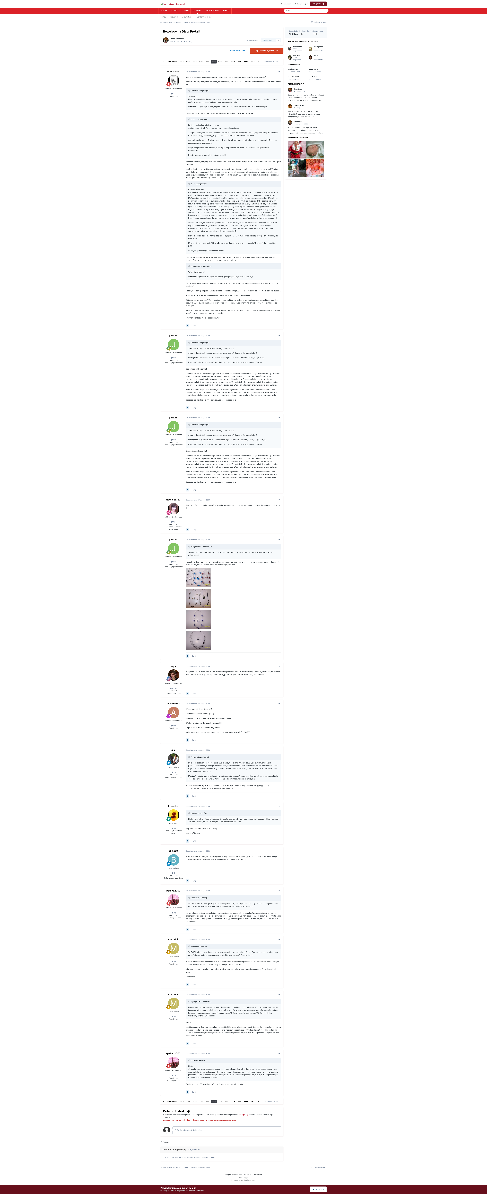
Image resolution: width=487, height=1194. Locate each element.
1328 (194, 62)
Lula (173, 750)
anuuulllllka (173, 703)
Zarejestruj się (318, 4)
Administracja (187, 17)
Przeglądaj (197, 11)
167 (174, 522)
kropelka (173, 806)
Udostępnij (253, 40)
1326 (182, 62)
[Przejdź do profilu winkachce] (173, 80)
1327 (188, 62)
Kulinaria (175, 11)
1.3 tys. (174, 688)
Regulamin (174, 17)
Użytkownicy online (204, 17)
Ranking (226, 11)
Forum (186, 11)
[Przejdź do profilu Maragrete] (310, 49)
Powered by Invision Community (243, 1180)
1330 (207, 62)
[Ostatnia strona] (258, 61)
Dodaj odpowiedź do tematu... (189, 1130)
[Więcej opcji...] (278, 71)
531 (174, 358)
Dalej (252, 62)
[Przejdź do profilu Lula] (173, 759)
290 (174, 726)
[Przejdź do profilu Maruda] (290, 57)
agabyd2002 (173, 890)
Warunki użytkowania (197, 1191)
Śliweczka (297, 47)
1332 (220, 62)
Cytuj (194, 325)
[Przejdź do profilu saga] (173, 675)
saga (173, 666)
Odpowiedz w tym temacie (266, 51)
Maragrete (318, 47)
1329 (201, 62)
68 (174, 828)
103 (174, 94)
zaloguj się (243, 1114)
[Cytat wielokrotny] (187, 325)
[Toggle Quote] (189, 91)
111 (174, 913)
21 (174, 873)
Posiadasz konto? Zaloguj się (294, 4)
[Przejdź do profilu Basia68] (173, 860)
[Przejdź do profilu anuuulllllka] (173, 712)
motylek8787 (173, 499)
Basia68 (173, 850)
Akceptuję (319, 1189)
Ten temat (316, 11)
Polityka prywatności (233, 1175)
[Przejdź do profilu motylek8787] (173, 508)
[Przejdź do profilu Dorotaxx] (166, 40)
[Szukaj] (325, 11)
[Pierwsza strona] (164, 61)
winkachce (173, 71)
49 (174, 961)
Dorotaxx (180, 39)
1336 (246, 62)
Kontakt (247, 1175)
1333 (226, 62)
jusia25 (173, 335)
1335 (239, 62)
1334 (233, 62)
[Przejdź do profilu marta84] (173, 948)
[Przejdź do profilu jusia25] (173, 344)
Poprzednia (172, 62)
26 (174, 772)
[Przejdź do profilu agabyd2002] (173, 899)
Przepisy (164, 11)
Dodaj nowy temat (237, 51)
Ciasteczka (257, 1175)
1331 (213, 62)
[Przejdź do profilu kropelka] (173, 815)
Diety (190, 41)
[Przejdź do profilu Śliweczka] (289, 49)
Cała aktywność (212, 11)
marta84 (173, 939)
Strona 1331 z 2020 (271, 62)
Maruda (296, 55)
